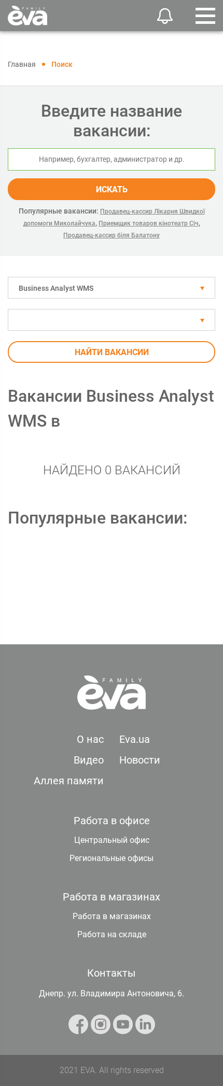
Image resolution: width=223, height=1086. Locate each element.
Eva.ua (134, 739)
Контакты (111, 973)
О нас (90, 739)
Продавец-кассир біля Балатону (111, 235)
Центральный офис (111, 840)
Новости (139, 760)
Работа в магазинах (112, 916)
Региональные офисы (111, 858)
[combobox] (111, 288)
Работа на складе (111, 934)
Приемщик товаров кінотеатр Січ (149, 223)
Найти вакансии (112, 352)
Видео (89, 760)
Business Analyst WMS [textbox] (56, 288)
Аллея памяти (69, 780)
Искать (112, 189)
